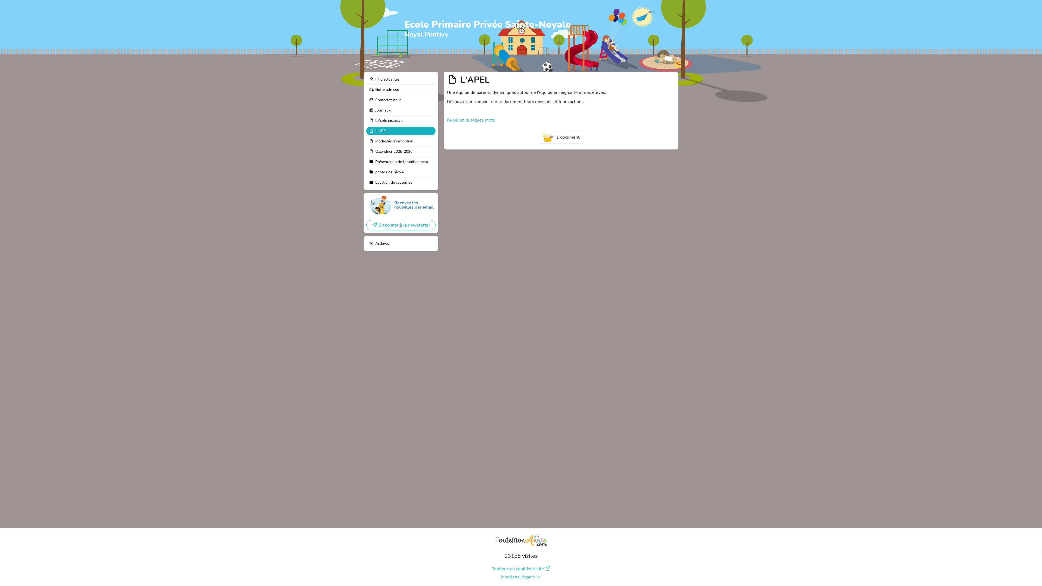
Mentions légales (518, 577)
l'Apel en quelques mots (471, 120)
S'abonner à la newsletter (404, 225)
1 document (568, 137)
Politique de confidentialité (517, 569)
